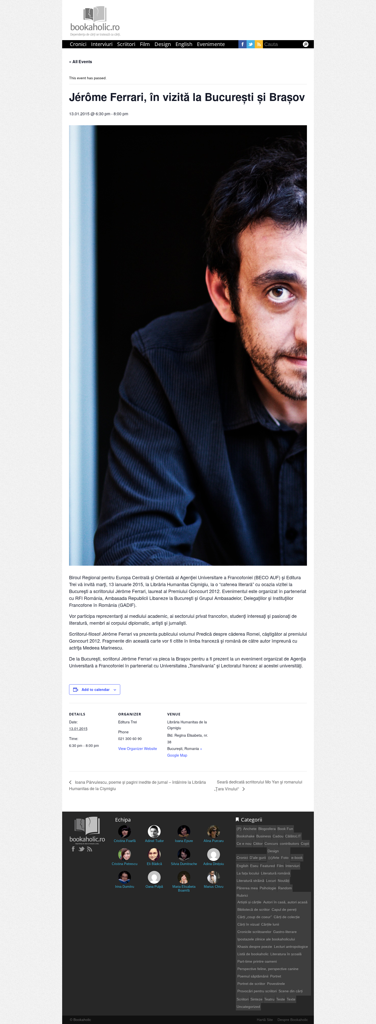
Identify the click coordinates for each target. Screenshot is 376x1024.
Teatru (269, 999)
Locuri (271, 881)
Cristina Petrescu (124, 864)
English (183, 44)
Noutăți (283, 881)
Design (162, 44)
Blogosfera (267, 829)
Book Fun (285, 829)
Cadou (278, 836)
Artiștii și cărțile (249, 902)
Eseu (254, 866)
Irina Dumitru (124, 887)
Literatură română (275, 873)
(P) (239, 829)
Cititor (258, 843)
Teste (280, 999)
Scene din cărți (291, 991)
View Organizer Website (137, 748)
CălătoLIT (293, 836)
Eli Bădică (154, 864)
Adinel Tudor (154, 841)
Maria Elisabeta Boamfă (183, 888)
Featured (267, 866)
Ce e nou (244, 843)
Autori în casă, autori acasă (285, 902)
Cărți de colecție (287, 917)
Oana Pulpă (154, 887)
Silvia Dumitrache (184, 864)
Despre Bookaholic (293, 1020)
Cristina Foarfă (125, 841)
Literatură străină (250, 881)
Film (145, 44)
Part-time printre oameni (257, 961)
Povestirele (276, 984)
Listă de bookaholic (253, 954)
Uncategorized (248, 1007)
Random (285, 888)
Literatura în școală (286, 954)
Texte (291, 999)
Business (263, 836)
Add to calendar (95, 689)
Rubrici (242, 895)
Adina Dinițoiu (213, 864)
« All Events (80, 61)
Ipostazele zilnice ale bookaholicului (266, 939)
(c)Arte (273, 858)
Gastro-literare (285, 932)
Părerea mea (247, 888)
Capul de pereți (284, 909)
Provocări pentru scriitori (257, 991)
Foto (285, 858)
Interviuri (102, 44)
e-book (297, 858)
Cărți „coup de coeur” (254, 917)
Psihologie (268, 888)
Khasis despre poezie (254, 947)
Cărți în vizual (248, 924)
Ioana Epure (184, 841)
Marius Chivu (213, 887)
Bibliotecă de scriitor (253, 909)
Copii (305, 843)
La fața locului (248, 873)
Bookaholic (95, 22)
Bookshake (246, 836)
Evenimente (211, 44)
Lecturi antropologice (291, 947)
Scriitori (126, 44)
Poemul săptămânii (252, 976)
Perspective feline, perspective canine (267, 969)
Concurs (271, 843)
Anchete (250, 829)
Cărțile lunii (270, 924)
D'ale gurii (258, 858)
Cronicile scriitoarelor (254, 932)
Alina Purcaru (214, 841)
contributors (289, 843)
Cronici (78, 44)
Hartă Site (265, 1020)
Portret (275, 976)
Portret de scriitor (251, 984)
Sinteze (256, 999)
